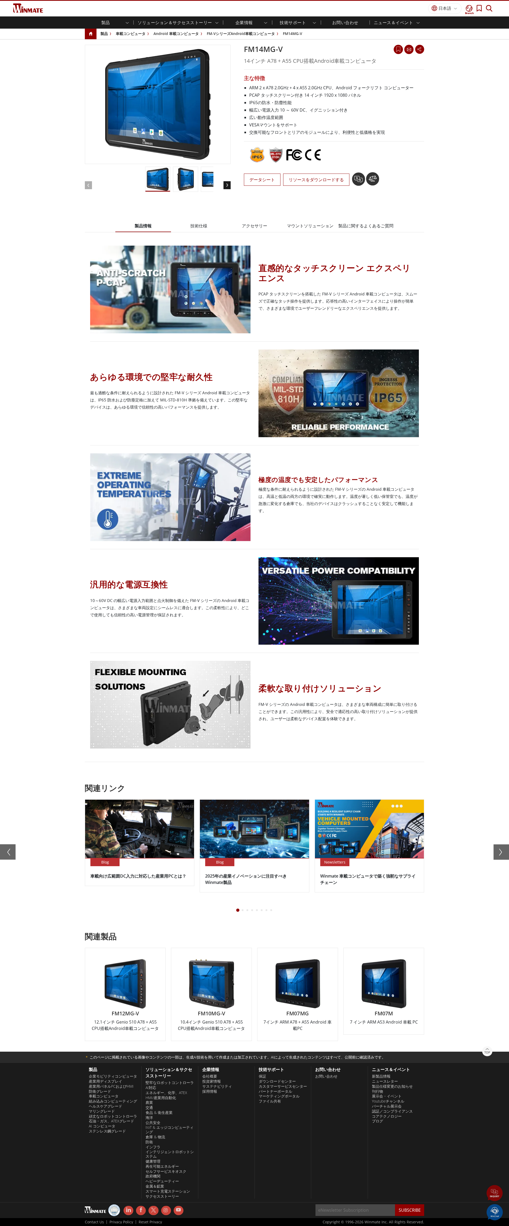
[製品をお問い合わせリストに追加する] (359, 181)
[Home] (90, 34)
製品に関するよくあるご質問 (365, 226)
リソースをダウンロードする (316, 180)
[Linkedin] (128, 1211)
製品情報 (143, 226)
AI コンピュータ (102, 1126)
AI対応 (151, 1087)
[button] (494, 1193)
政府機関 (153, 1176)
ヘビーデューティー (162, 1181)
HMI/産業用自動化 (161, 1097)
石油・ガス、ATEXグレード (111, 1121)
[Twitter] (153, 1210)
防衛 (149, 1142)
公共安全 (153, 1122)
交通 (149, 1107)
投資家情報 (211, 1081)
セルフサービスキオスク (166, 1171)
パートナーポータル (275, 1091)
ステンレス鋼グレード (107, 1131)
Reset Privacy (150, 1222)
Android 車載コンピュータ (176, 33)
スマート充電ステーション (168, 1191)
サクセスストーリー (162, 1196)
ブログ (377, 1121)
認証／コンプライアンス (392, 1111)
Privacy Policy (121, 1222)
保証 (262, 1076)
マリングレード (102, 1111)
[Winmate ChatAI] (494, 1212)
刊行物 (377, 1091)
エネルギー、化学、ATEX (166, 1092)
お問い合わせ (345, 22)
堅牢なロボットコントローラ (170, 1082)
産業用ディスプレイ (105, 1081)
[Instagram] (166, 1210)
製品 (104, 33)
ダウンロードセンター (277, 1081)
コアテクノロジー (387, 1116)
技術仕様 (198, 226)
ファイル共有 (270, 1101)
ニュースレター (385, 1081)
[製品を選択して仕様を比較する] (372, 181)
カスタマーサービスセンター (283, 1086)
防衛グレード (100, 1091)
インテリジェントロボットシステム (170, 1154)
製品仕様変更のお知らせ (392, 1086)
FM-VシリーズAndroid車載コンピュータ (241, 33)
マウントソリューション (310, 226)
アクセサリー (254, 226)
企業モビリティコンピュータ (113, 1076)
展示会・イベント (387, 1096)
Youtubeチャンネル (388, 1101)
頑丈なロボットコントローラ (113, 1116)
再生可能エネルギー (162, 1166)
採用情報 (209, 1091)
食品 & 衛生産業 (159, 1112)
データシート (262, 180)
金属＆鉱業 (155, 1186)
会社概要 (209, 1076)
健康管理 (153, 1161)
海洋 (149, 1117)
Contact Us (94, 1222)
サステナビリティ (217, 1086)
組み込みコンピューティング (113, 1101)
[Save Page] (398, 48)
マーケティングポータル (279, 1096)
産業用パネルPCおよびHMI (111, 1086)
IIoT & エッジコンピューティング (170, 1129)
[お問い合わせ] (409, 49)
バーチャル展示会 (387, 1106)
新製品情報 (381, 1076)
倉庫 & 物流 (155, 1137)
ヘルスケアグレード (105, 1106)
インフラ (153, 1147)
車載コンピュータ (131, 33)
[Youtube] (178, 1211)
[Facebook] (141, 1211)
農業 (149, 1102)
